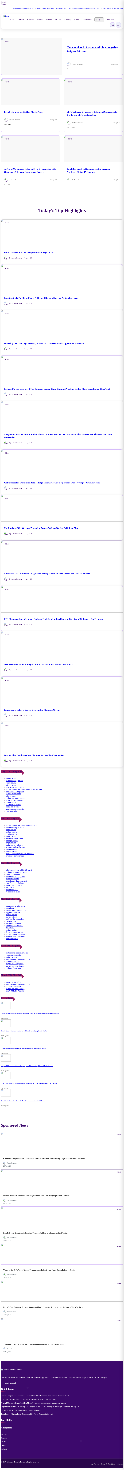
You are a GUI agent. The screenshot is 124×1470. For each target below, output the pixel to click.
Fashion (49, 19)
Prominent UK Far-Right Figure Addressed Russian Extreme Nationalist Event (41, 298)
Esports (40, 19)
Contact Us (110, 19)
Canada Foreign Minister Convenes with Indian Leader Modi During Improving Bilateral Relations (30, 1013)
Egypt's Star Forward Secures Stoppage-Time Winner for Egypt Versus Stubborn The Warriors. (29, 1083)
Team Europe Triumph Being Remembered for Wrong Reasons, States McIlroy (28, 1414)
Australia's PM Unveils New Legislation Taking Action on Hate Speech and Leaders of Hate (47, 573)
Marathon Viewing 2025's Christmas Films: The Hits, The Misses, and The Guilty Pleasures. (36, 8)
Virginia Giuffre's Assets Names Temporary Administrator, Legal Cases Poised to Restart (27, 1066)
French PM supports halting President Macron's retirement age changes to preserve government (33, 1403)
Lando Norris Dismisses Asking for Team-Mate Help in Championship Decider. (23, 1048)
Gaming (68, 19)
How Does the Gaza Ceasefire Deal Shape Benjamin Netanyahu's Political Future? (29, 1399)
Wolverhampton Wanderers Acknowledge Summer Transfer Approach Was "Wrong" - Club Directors (52, 483)
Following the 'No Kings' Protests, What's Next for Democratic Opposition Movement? (44, 343)
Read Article (71, 69)
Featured (58, 19)
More (98, 20)
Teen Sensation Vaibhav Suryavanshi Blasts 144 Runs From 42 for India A (39, 664)
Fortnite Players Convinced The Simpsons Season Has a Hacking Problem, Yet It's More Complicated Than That (57, 389)
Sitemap (120, 1464)
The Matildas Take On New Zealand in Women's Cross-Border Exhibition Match (42, 528)
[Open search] (112, 24)
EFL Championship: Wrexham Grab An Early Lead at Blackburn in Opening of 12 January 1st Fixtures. (53, 619)
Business (30, 19)
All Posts (20, 19)
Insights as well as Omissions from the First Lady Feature (20, 1410)
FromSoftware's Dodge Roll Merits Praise (23, 112)
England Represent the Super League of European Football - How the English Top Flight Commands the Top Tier (40, 1407)
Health (76, 19)
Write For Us (94, 1464)
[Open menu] (118, 24)
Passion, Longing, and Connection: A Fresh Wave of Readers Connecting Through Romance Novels (35, 1396)
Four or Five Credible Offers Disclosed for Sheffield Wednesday (34, 755)
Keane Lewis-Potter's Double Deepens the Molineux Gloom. (32, 710)
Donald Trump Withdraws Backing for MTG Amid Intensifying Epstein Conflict (24, 1031)
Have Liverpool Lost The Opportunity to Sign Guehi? (29, 252)
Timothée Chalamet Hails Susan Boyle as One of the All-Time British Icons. (23, 1100)
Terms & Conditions (108, 1464)
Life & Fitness (87, 19)
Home (12, 19)
